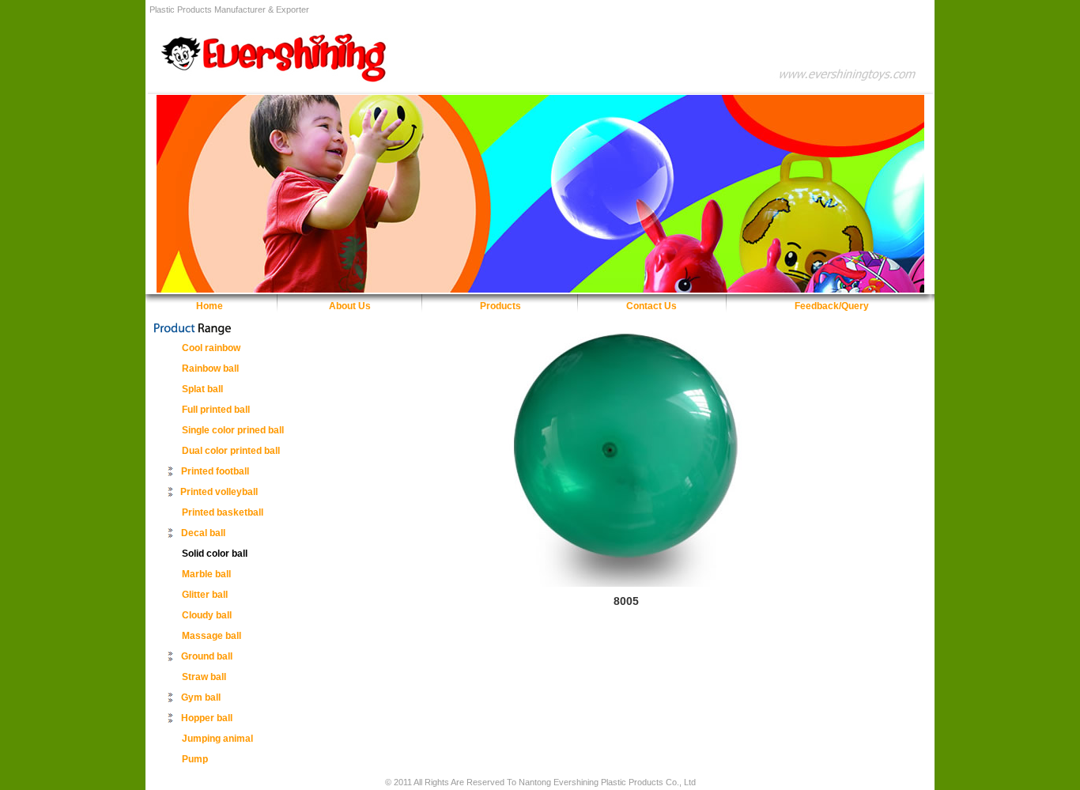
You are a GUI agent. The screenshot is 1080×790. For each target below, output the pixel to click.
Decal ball (203, 533)
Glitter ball (205, 594)
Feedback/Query (832, 306)
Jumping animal (217, 738)
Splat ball (202, 389)
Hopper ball (206, 718)
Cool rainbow (211, 347)
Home (209, 306)
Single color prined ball (233, 430)
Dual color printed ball (231, 450)
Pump (195, 759)
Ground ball (206, 656)
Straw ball (204, 676)
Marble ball (206, 574)
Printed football (215, 471)
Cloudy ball (207, 615)
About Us (350, 306)
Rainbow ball (210, 368)
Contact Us (651, 306)
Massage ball (211, 635)
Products (500, 306)
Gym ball (201, 697)
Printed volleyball (219, 491)
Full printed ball (216, 409)
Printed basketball (222, 512)
